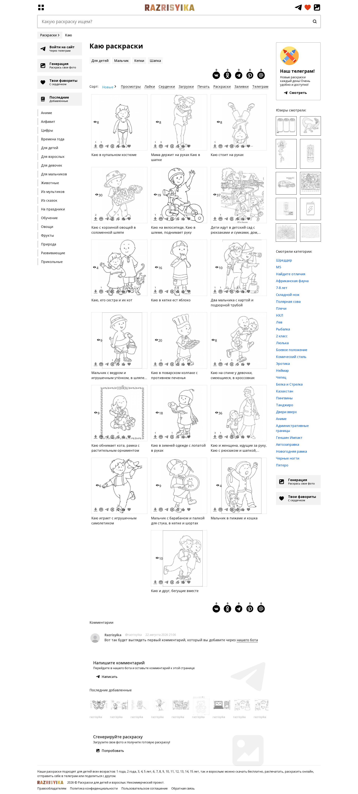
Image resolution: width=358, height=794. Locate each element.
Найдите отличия (290, 274)
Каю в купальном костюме (113, 154)
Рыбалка (283, 329)
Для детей (49, 148)
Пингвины (284, 398)
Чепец (281, 377)
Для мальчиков (54, 174)
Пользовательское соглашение (144, 788)
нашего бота (247, 640)
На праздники (53, 209)
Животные (50, 183)
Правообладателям (51, 788)
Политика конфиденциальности (94, 788)
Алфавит (48, 121)
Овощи (47, 226)
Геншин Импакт (289, 437)
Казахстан (284, 391)
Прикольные (52, 261)
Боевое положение (291, 350)
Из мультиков (53, 191)
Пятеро (282, 465)
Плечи (281, 308)
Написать (109, 676)
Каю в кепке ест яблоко (171, 300)
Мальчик (121, 60)
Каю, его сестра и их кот (111, 300)
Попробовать (113, 750)
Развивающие (53, 253)
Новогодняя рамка (291, 451)
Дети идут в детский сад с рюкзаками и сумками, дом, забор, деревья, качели (234, 232)
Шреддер (284, 260)
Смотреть (298, 92)
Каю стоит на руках (227, 154)
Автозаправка (287, 444)
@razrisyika (133, 635)
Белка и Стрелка (289, 384)
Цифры (47, 130)
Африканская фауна (292, 281)
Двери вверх (286, 412)
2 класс (282, 336)
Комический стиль (291, 356)
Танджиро (284, 405)
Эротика (283, 363)
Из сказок (49, 200)
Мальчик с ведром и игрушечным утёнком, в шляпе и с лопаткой (117, 377)
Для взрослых (52, 156)
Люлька (282, 343)
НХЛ (279, 315)
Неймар (282, 370)
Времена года (52, 139)
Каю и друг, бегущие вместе (175, 590)
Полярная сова (288, 301)
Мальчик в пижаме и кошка (234, 518)
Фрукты (47, 235)
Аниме (46, 113)
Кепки (139, 60)
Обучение (49, 218)
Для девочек (51, 165)
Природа (48, 244)
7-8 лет (281, 287)
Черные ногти (287, 458)
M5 (278, 267)
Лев (279, 322)
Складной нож (287, 294)
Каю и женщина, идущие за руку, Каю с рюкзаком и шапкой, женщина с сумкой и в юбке (239, 450)
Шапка (155, 60)
